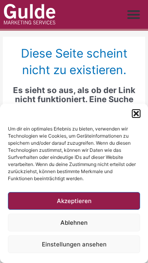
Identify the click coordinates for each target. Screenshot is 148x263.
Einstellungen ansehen (74, 244)
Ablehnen (74, 222)
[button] (136, 114)
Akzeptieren (74, 201)
